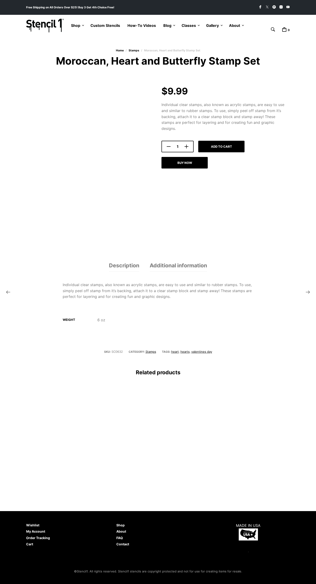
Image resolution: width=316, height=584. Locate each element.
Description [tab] (124, 265)
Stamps (134, 50)
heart (175, 351)
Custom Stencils (105, 25)
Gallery (212, 25)
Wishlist (32, 525)
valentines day (201, 351)
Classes (189, 25)
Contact (122, 544)
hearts (185, 351)
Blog (167, 25)
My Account (35, 531)
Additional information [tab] (178, 265)
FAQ (119, 538)
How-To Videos (141, 25)
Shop (75, 25)
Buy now (184, 163)
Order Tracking (38, 538)
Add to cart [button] (40, 472)
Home (120, 50)
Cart (29, 544)
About (234, 25)
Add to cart (221, 146)
